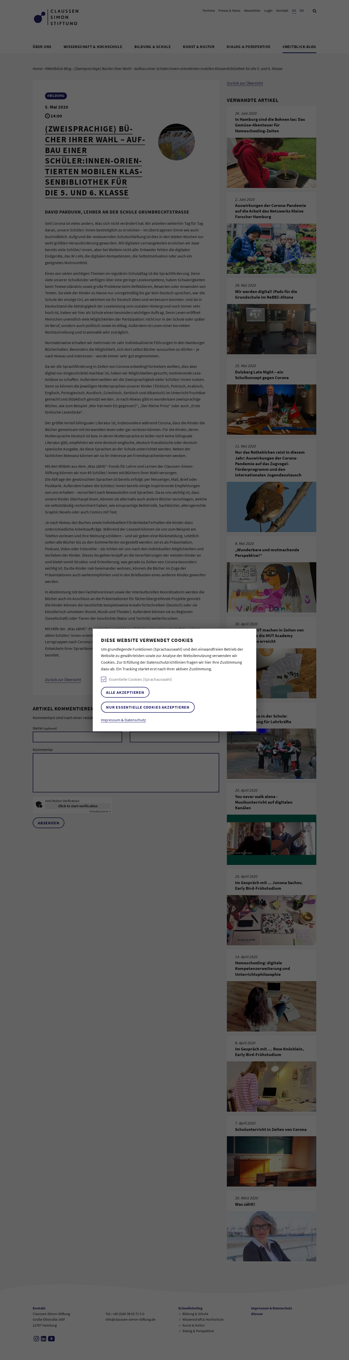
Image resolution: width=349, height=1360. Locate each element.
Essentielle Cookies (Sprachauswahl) (140, 679)
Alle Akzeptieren (125, 692)
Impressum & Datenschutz (123, 719)
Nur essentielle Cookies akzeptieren (148, 707)
